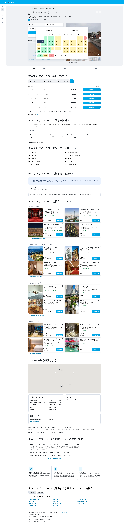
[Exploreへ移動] (2, 18)
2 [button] (49, 38)
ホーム (29, 8)
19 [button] (59, 45)
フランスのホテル (33, 503)
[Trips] (2, 22)
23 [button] (49, 48)
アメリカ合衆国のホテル (82, 501)
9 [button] (49, 41)
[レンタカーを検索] (2, 12)
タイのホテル (56, 505)
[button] (2, 2)
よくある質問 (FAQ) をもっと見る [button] (53, 458)
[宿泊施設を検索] (2, 9)
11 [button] (56, 41)
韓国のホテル (56, 501)
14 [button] (42, 45)
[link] (37, 238)
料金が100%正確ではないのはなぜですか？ (40, 522)
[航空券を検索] (2, 6)
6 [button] (71, 41)
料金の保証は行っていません (64, 512)
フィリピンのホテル (57, 503)
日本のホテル (32, 501)
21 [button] (42, 48)
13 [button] (39, 45)
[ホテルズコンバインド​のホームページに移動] (9, 2)
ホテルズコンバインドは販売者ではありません (41, 516)
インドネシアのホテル (82, 499)
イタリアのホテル (33, 505)
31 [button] (85, 52)
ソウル (40, 8)
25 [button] (56, 48)
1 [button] (78, 38)
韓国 (33, 8)
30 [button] (49, 52)
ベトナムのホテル (81, 503)
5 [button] (59, 38)
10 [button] (52, 41)
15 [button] (45, 45)
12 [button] (59, 41)
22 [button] (45, 48)
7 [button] (42, 41)
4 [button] (56, 38)
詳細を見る (59, 220)
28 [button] (42, 52)
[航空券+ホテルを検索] (2, 15)
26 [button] (59, 48)
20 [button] (39, 48)
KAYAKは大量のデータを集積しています (39, 519)
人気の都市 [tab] (40, 492)
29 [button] (45, 52)
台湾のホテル (56, 499)
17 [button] (52, 45)
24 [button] (52, 48)
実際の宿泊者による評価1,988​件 (41, 20)
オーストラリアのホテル (34, 499)
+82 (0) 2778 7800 (32, 18)
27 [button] (39, 52)
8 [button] (78, 41)
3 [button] (52, 38)
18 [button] (56, 45)
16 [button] (49, 45)
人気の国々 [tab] (32, 492)
